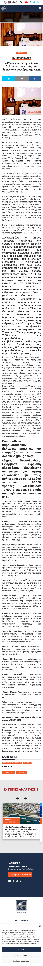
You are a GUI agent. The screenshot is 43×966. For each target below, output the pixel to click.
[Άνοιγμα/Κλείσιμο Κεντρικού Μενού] (40, 8)
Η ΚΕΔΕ (13, 2)
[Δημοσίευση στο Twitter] (8, 78)
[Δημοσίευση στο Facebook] (35, 78)
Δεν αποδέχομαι (21, 955)
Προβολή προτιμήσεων (21, 961)
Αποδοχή (21, 949)
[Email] (22, 78)
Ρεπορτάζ (27, 763)
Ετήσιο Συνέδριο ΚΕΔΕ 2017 (12, 763)
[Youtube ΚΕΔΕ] (26, 2)
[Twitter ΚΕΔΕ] (34, 2)
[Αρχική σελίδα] (3, 8)
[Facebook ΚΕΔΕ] (30, 2)
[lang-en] (9, 2)
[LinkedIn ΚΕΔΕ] (38, 2)
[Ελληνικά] (5, 2)
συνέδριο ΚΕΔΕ (21, 772)
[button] (40, 926)
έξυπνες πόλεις (8, 772)
